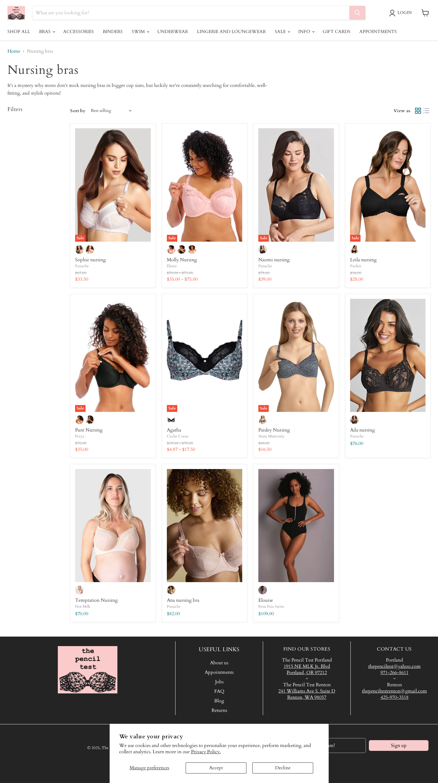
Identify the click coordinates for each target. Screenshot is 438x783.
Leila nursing (363, 260)
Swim (139, 32)
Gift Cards (336, 32)
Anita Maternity (271, 436)
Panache (82, 266)
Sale (281, 32)
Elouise (265, 600)
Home (13, 51)
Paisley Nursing (274, 430)
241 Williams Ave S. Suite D (306, 691)
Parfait (355, 266)
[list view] (426, 111)
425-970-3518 (394, 697)
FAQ (219, 691)
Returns (219, 710)
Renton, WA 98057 (306, 697)
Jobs (219, 682)
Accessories (78, 32)
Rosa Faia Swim (271, 606)
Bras (45, 32)
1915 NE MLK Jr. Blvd (307, 666)
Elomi (172, 266)
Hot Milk (82, 606)
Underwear (172, 32)
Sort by (78, 110)
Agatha (174, 430)
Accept (216, 768)
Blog (219, 701)
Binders (113, 32)
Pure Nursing (88, 430)
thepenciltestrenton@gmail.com (394, 691)
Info (304, 32)
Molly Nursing (182, 260)
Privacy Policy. (206, 751)
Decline (283, 768)
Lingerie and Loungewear (231, 32)
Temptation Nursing (96, 600)
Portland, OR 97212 (307, 672)
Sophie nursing (90, 260)
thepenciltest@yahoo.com (394, 666)
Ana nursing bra (183, 600)
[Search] (357, 13)
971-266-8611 (394, 672)
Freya (79, 436)
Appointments (378, 32)
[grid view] (418, 111)
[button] (401, 13)
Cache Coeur (178, 436)
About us (219, 662)
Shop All (18, 32)
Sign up (399, 745)
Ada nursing (362, 430)
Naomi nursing (274, 260)
